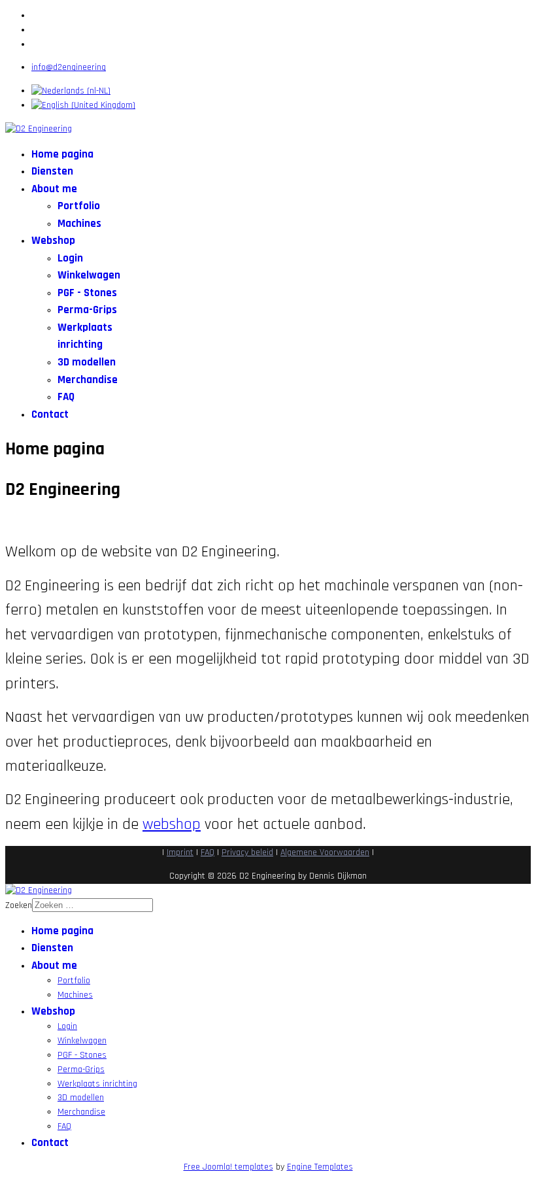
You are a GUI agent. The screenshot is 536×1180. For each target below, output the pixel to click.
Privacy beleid (247, 852)
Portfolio (79, 206)
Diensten (52, 171)
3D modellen (87, 362)
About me (54, 189)
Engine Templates (320, 1167)
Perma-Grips (87, 310)
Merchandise (88, 380)
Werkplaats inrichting (97, 1084)
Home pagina (62, 154)
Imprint (180, 852)
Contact (50, 414)
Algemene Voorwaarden (324, 852)
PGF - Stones (87, 293)
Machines (79, 223)
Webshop (53, 240)
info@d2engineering (68, 67)
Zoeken (18, 905)
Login (70, 258)
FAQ (66, 397)
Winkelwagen (89, 275)
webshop (171, 824)
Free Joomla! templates (228, 1167)
